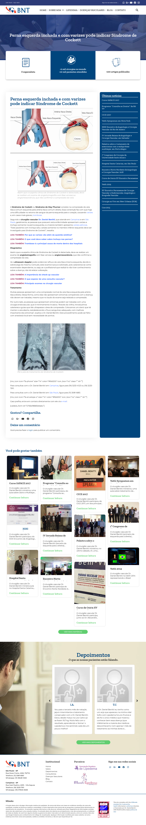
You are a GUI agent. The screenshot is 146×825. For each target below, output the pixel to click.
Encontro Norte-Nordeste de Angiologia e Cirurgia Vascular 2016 (119, 170)
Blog (110, 10)
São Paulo (54, 393)
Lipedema (71, 10)
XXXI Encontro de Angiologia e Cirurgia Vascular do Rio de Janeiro (119, 128)
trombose (37, 215)
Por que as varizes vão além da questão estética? (48, 235)
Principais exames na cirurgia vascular (43, 283)
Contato (120, 10)
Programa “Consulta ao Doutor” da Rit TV (119, 107)
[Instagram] (138, 2)
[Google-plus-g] (127, 2)
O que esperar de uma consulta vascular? (45, 279)
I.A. (72, 704)
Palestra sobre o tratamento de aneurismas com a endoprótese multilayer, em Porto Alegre (115, 146)
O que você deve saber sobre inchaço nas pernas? (49, 239)
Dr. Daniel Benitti (47, 219)
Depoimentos (51, 771)
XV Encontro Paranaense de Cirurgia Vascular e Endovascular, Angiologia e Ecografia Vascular (118, 193)
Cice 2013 (106, 207)
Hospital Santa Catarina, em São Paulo (119, 163)
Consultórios (51, 774)
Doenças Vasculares (92, 10)
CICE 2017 (106, 115)
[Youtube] (131, 2)
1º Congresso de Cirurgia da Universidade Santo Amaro (114, 156)
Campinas (75, 219)
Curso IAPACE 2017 (110, 100)
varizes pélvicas (80, 225)
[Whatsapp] (123, 2)
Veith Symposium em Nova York (116, 121)
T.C (115, 704)
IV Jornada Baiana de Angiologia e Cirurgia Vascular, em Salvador (117, 136)
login (31, 430)
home (43, 10)
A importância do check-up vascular (42, 275)
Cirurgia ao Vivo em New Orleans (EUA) (119, 201)
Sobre (48, 769)
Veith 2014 (106, 184)
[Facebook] (135, 2)
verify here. (129, 806)
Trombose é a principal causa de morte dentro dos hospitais (53, 243)
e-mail (64, 401)
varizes (90, 212)
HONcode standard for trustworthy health (125, 804)
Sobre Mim (55, 10)
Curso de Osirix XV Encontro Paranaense (120, 178)
